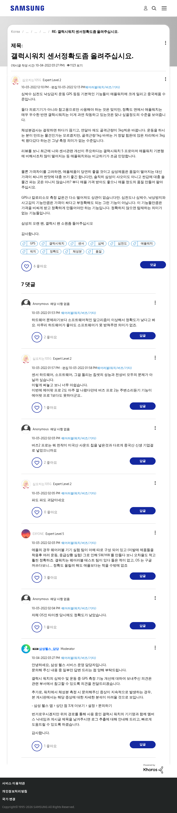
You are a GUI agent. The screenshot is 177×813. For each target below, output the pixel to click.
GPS (32, 243)
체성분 (77, 251)
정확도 (54, 251)
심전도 (122, 243)
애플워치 (147, 243)
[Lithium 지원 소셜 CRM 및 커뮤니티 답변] (153, 768)
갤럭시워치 (56, 243)
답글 (143, 335)
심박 (101, 243)
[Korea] (27, 8)
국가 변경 (9, 799)
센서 (81, 243)
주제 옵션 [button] (158, 42)
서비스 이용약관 (13, 783)
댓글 (153, 265)
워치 (33, 251)
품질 (99, 251)
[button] (158, 79)
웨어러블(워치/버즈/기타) (102, 87)
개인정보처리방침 (14, 791)
